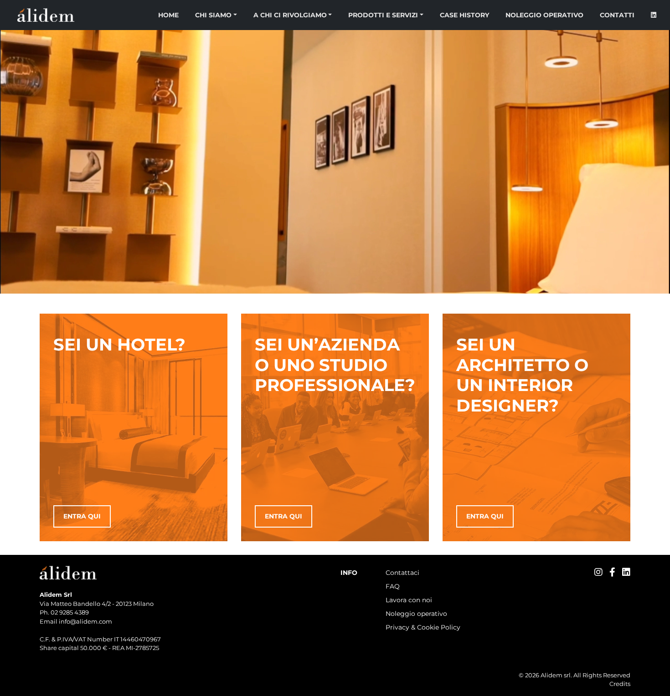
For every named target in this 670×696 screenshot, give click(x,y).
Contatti (617, 15)
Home (168, 15)
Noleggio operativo (544, 15)
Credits (619, 683)
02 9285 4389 (70, 612)
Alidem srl (556, 675)
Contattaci (402, 573)
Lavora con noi (409, 600)
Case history (464, 15)
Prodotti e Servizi (383, 15)
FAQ (393, 586)
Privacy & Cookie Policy (423, 627)
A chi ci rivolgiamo (290, 15)
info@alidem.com (85, 621)
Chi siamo (213, 15)
